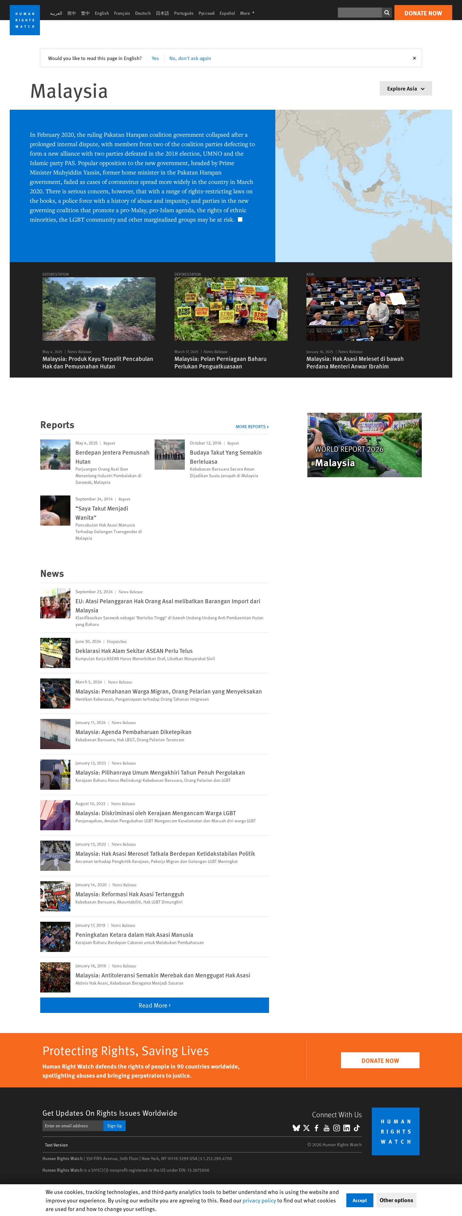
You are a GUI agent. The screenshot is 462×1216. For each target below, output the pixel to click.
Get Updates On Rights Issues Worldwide (109, 1113)
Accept (360, 1200)
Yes (155, 57)
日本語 (162, 13)
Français (122, 13)
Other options (396, 1200)
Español (227, 13)
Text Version (56, 1145)
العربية (56, 13)
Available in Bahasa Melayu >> (74, 236)
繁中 (85, 13)
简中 (71, 13)
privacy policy (259, 1200)
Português (184, 13)
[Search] (387, 13)
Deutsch (143, 13)
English (102, 13)
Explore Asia (402, 88)
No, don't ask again (190, 57)
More (249, 13)
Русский (207, 13)
